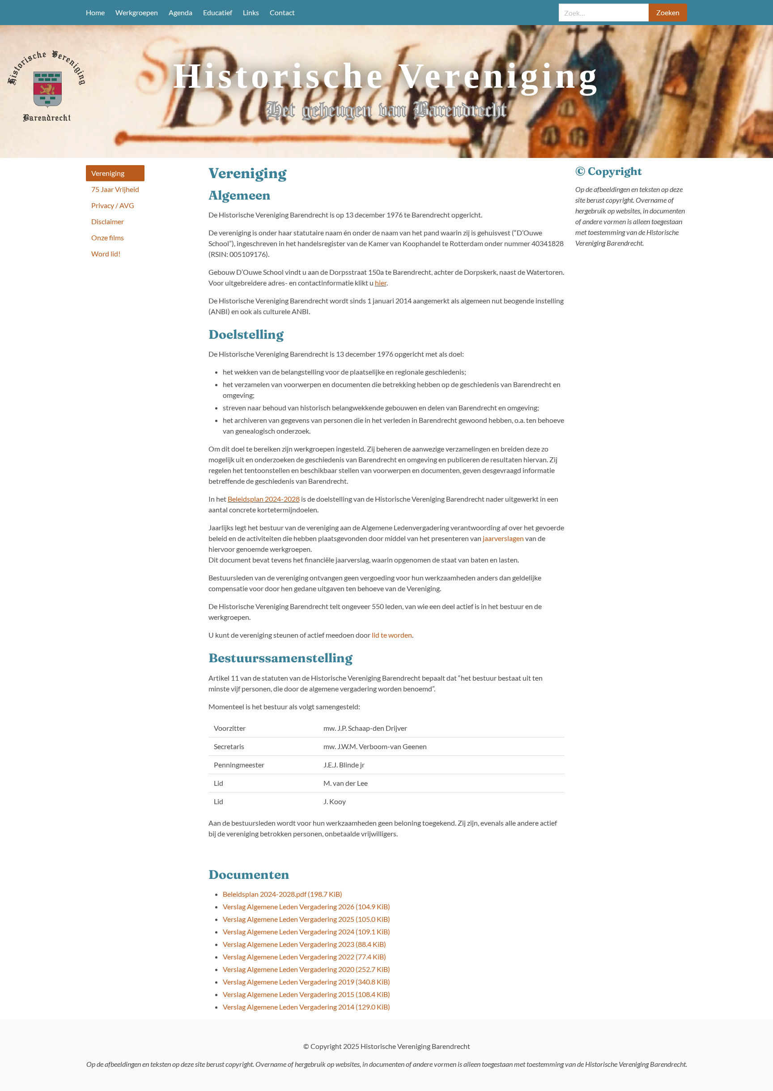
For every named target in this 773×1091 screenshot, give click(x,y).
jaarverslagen (503, 538)
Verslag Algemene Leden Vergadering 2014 (306, 1006)
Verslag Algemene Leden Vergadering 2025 (306, 919)
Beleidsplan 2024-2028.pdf (282, 894)
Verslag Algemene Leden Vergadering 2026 (306, 906)
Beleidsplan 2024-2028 (264, 498)
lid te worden (392, 635)
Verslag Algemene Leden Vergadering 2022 (304, 956)
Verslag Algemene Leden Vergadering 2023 (304, 944)
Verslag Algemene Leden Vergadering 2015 (306, 994)
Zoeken (668, 12)
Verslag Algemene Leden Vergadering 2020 (306, 969)
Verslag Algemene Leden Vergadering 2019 (306, 981)
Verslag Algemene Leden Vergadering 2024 (306, 931)
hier (380, 282)
